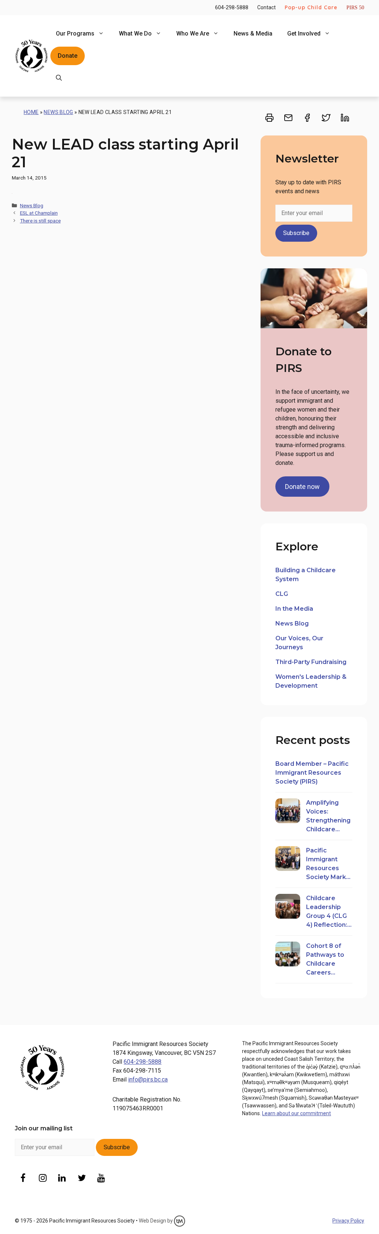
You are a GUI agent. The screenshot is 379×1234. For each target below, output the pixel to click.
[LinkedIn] (62, 1178)
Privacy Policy (348, 1221)
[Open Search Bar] (58, 78)
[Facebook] (23, 1178)
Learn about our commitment (296, 1113)
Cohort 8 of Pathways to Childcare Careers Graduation (325, 959)
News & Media (253, 33)
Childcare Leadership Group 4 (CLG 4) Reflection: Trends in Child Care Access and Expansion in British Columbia (329, 912)
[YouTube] (101, 1178)
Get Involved (304, 33)
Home (31, 112)
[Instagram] (42, 1178)
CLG (281, 593)
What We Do (135, 33)
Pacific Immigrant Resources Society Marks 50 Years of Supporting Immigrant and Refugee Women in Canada (328, 864)
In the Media (294, 608)
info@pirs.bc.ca (148, 1079)
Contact (266, 7)
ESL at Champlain (39, 213)
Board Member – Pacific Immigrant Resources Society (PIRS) (312, 772)
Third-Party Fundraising (310, 661)
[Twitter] (81, 1178)
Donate (67, 55)
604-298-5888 (231, 7)
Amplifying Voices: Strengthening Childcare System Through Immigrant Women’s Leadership (328, 816)
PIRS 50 (355, 7)
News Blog (58, 112)
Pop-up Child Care (311, 7)
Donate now (302, 486)
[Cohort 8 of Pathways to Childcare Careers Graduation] (287, 955)
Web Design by (156, 1221)
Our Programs (75, 33)
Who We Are (192, 33)
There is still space (40, 221)
